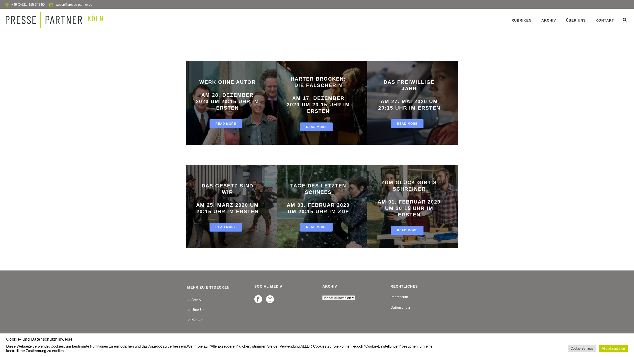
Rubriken (521, 20)
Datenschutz (400, 307)
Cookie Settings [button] (582, 348)
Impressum (399, 297)
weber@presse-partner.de (74, 4)
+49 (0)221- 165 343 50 (28, 4)
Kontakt (605, 20)
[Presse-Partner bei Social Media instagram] (270, 299)
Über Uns (576, 20)
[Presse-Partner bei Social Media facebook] (258, 299)
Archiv (548, 20)
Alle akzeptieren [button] (613, 348)
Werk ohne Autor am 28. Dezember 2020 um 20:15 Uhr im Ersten (227, 95)
